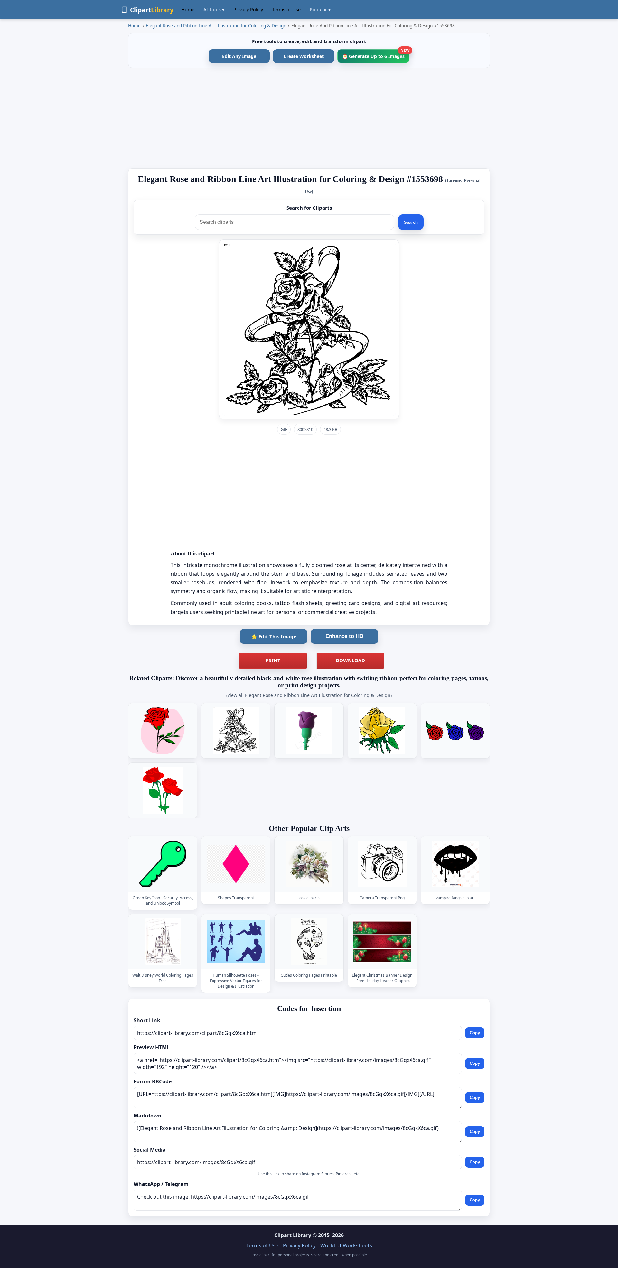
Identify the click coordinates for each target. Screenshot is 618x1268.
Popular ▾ (320, 9)
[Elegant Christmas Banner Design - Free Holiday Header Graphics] (382, 941)
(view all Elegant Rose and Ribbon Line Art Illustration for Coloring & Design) (309, 695)
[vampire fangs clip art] (455, 864)
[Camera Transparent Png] (382, 864)
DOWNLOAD (350, 660)
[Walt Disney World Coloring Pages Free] (163, 941)
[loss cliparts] (309, 864)
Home (187, 9)
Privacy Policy (248, 9)
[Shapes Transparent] (236, 864)
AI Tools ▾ (213, 9)
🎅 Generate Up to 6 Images (375, 54)
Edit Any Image (239, 56)
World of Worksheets (346, 1245)
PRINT (273, 660)
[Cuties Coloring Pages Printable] (309, 941)
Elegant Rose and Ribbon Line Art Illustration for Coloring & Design (216, 26)
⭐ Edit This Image (273, 636)
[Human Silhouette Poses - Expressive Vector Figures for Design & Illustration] (236, 941)
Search (411, 222)
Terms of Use (286, 9)
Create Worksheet (304, 56)
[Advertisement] (309, 118)
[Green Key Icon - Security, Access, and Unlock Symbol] (163, 864)
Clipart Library (292, 1235)
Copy (475, 1033)
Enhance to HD (344, 636)
